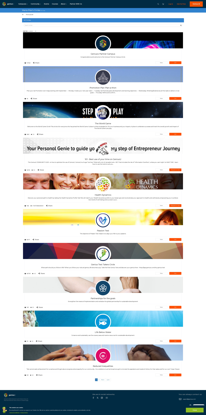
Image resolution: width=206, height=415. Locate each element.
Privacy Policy (24, 412)
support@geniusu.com (189, 399)
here (27, 400)
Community (35, 4)
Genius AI (196, 4)
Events (46, 4)
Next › (103, 379)
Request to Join (175, 170)
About (63, 4)
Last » (108, 379)
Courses (55, 4)
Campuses (22, 4)
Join (175, 62)
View (161, 62)
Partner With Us (76, 4)
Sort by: (25, 31)
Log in (171, 4)
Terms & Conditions (14, 412)
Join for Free (181, 4)
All (22, 14)
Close (195, 410)
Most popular (29, 14)
